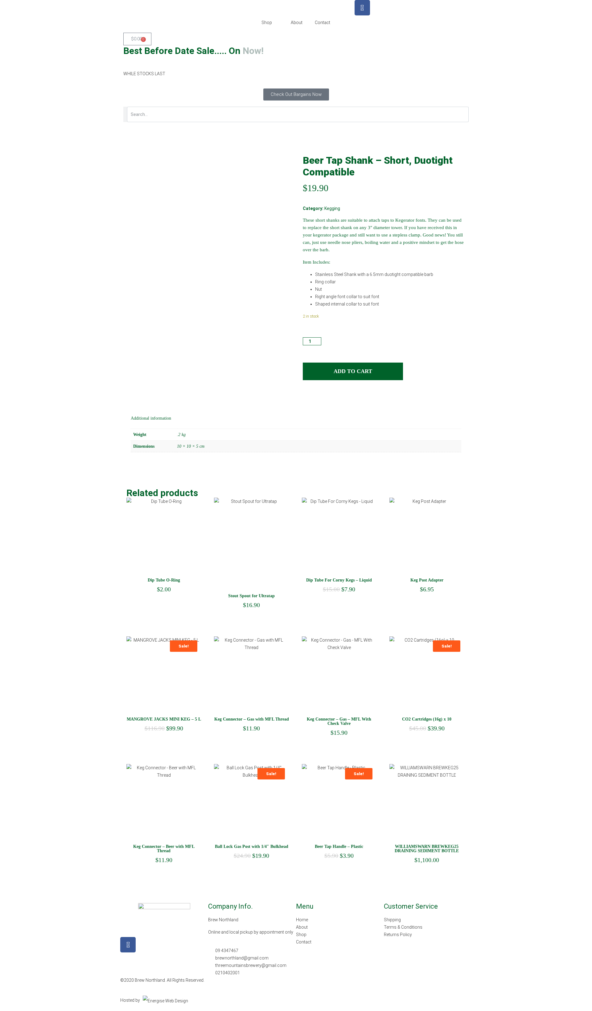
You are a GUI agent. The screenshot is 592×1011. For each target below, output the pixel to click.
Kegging (332, 208)
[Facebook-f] (128, 944)
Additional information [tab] (151, 418)
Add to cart (353, 371)
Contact (322, 22)
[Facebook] (362, 7)
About (296, 22)
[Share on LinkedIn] (318, 398)
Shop (266, 22)
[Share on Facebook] (307, 398)
